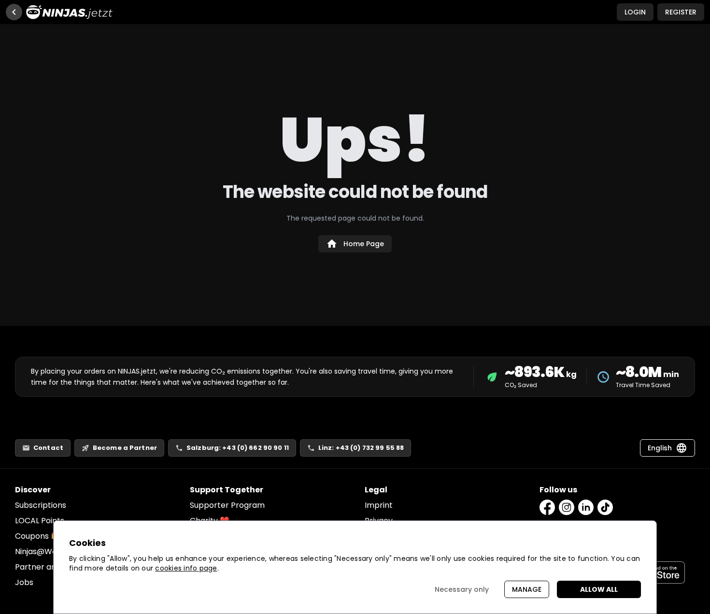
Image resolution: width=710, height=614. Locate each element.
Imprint (379, 505)
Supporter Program (227, 505)
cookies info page (186, 568)
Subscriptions (40, 505)
